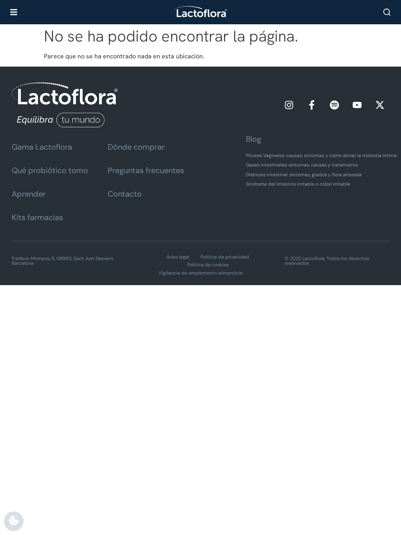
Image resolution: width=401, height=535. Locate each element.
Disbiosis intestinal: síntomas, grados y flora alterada (304, 175)
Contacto (125, 194)
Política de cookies (208, 265)
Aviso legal (178, 257)
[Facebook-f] (311, 105)
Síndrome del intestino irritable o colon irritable (298, 184)
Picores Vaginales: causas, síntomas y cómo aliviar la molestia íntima (321, 155)
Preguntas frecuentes (146, 170)
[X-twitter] (379, 105)
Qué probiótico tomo (50, 170)
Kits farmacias (37, 217)
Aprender (28, 194)
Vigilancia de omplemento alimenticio (201, 273)
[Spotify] (334, 105)
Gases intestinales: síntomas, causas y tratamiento (302, 165)
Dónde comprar (136, 147)
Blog (253, 139)
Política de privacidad (224, 257)
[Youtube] (357, 105)
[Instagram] (289, 105)
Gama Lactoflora (42, 147)
